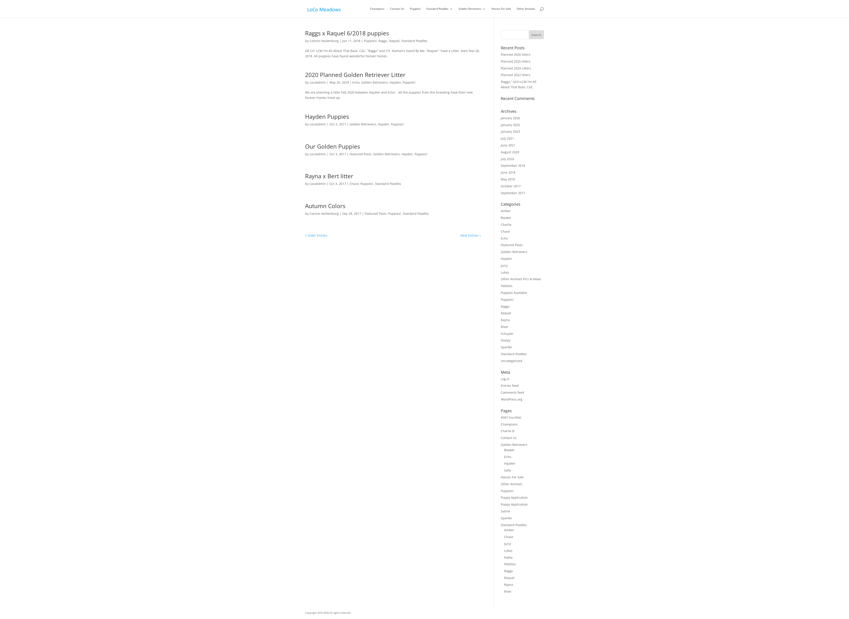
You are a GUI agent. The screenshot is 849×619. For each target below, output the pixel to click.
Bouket (506, 218)
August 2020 (510, 152)
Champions (377, 9)
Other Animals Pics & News (521, 279)
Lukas (505, 272)
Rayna (505, 320)
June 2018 (508, 172)
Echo (355, 82)
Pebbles (506, 286)
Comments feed (512, 392)
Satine (505, 511)
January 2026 (510, 118)
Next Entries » (470, 235)
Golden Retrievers (470, 9)
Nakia (508, 557)
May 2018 (508, 179)
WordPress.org (511, 399)
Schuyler (507, 334)
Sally (507, 470)
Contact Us (397, 9)
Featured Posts (360, 154)
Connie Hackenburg (324, 41)
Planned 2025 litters (515, 61)
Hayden (395, 82)
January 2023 (510, 131)
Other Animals (526, 9)
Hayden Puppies (327, 117)
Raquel (394, 41)
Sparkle (506, 347)
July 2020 (507, 159)
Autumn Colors (325, 206)
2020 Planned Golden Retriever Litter (355, 75)
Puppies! (415, 9)
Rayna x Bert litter (329, 176)
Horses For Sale (501, 9)
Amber (506, 211)
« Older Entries (316, 235)
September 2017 (513, 193)
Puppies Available (514, 293)
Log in (505, 379)
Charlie (506, 224)
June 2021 (508, 145)
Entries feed (510, 385)
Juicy (504, 265)
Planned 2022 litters (515, 75)
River (504, 327)
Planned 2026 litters (515, 54)
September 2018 (513, 165)
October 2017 (511, 186)
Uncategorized (511, 361)
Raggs (383, 41)
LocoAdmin (318, 82)
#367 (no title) (511, 417)
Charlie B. (508, 431)
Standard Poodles (437, 9)
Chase (354, 184)
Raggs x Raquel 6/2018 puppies (347, 33)
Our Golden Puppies (332, 146)
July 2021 (507, 138)
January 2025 (510, 125)
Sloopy (506, 340)
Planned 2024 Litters (516, 68)
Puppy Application (514, 497)
